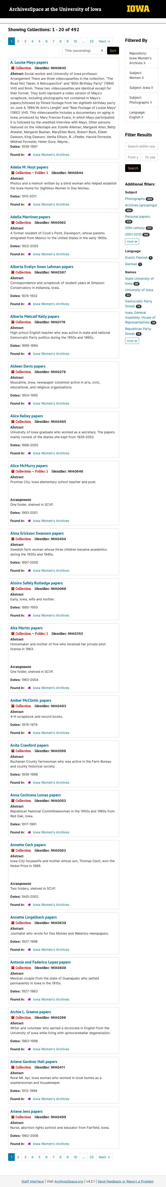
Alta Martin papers (26, 628)
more (130, 241)
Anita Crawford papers (29, 745)
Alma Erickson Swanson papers (37, 533)
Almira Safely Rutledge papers (36, 583)
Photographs (138, 199)
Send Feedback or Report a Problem (126, 1181)
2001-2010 (136, 234)
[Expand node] (162, 21)
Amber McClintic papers (30, 700)
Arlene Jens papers (26, 1111)
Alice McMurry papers (29, 465)
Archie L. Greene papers (30, 1011)
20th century (138, 228)
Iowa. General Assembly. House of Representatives (140, 317)
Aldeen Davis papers (27, 366)
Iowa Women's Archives (51, 155)
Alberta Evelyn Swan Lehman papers (41, 266)
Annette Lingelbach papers (33, 917)
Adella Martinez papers (30, 216)
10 (75, 41)
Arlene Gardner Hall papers (33, 1061)
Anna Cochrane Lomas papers (35, 795)
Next (104, 41)
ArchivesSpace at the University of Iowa (55, 9)
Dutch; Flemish (138, 257)
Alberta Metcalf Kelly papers (34, 316)
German (133, 264)
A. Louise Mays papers (29, 62)
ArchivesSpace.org (68, 1181)
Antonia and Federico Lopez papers (40, 962)
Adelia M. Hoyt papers (29, 167)
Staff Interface (32, 1181)
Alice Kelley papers (26, 416)
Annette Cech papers (28, 844)
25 (92, 41)
